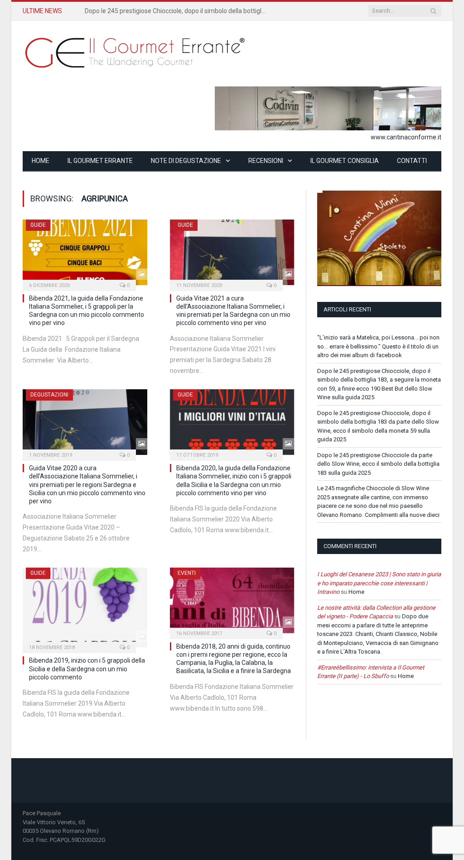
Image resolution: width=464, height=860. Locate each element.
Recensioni (265, 160)
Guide (38, 225)
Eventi (187, 573)
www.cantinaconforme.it (406, 137)
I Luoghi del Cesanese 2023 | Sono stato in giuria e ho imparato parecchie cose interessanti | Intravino (379, 583)
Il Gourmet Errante (100, 160)
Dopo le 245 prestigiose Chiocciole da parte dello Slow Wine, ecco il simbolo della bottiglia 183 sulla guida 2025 (378, 464)
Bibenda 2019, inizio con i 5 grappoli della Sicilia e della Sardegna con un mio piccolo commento (87, 668)
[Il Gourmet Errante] (136, 51)
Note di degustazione (186, 160)
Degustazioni (49, 395)
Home (40, 160)
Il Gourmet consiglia (344, 160)
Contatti (412, 160)
